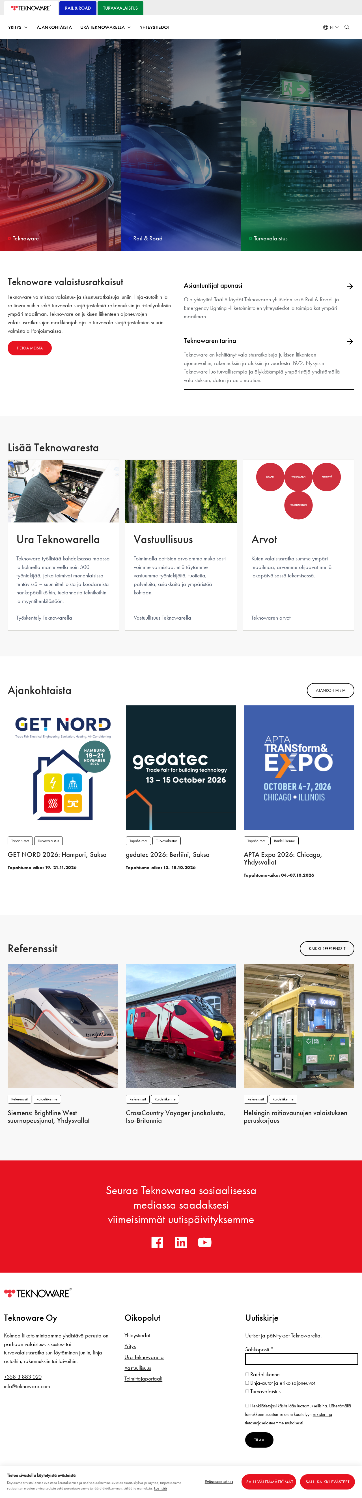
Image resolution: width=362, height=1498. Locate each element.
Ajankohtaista (54, 27)
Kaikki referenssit (327, 948)
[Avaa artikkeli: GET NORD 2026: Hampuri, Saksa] (63, 766)
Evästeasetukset (219, 1482)
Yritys (14, 27)
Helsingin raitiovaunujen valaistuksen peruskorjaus (295, 1117)
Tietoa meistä (30, 348)
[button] (347, 27)
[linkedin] (181, 1242)
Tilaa (259, 1439)
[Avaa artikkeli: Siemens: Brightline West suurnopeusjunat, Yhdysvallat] (63, 1025)
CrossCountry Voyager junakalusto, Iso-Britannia (176, 1117)
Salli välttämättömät (269, 1481)
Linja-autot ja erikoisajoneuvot (282, 1382)
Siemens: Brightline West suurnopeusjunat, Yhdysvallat (49, 1117)
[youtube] (204, 1242)
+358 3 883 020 (23, 1376)
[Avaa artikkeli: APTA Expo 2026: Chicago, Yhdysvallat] (299, 766)
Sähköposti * (259, 1349)
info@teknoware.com (27, 1386)
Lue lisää (160, 1488)
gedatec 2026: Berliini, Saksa (168, 854)
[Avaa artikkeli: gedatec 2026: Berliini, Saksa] (181, 766)
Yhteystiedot (155, 27)
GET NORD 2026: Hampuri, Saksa (57, 854)
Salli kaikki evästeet (327, 1481)
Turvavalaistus (48, 840)
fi (331, 27)
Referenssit (19, 1099)
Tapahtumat (20, 840)
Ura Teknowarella (102, 27)
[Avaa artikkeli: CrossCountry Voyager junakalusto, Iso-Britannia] (181, 1025)
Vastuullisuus (137, 1367)
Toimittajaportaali (143, 1378)
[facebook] (157, 1242)
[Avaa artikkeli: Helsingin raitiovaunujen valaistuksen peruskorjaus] (299, 1025)
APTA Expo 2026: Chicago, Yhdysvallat (283, 858)
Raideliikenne (284, 840)
